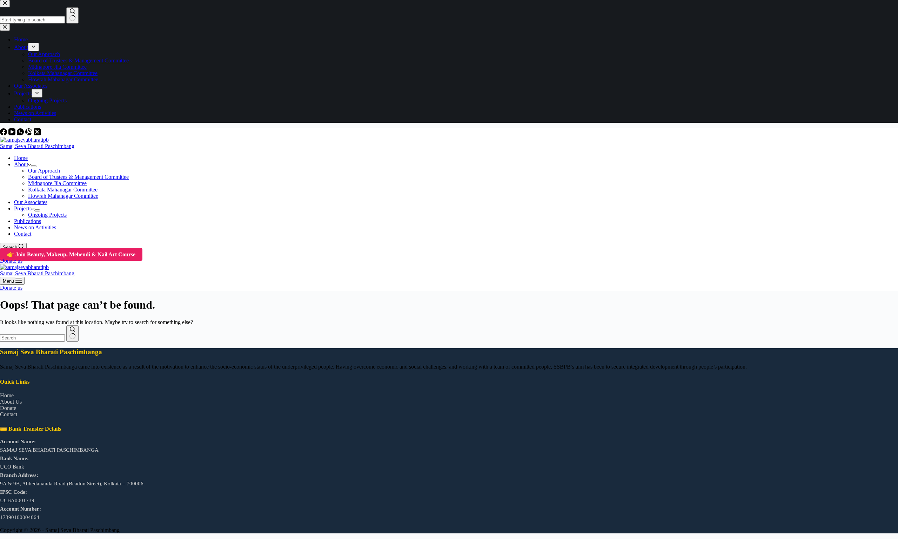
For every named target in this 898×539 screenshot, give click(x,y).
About (21, 164)
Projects (23, 208)
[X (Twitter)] (37, 133)
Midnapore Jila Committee (57, 183)
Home (21, 158)
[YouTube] (12, 133)
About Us (11, 402)
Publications (27, 221)
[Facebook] (4, 133)
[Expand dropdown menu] (33, 166)
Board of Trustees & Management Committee (78, 177)
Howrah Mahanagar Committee (63, 196)
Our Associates (30, 202)
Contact (22, 234)
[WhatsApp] (21, 133)
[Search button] (72, 333)
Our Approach (44, 171)
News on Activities (35, 227)
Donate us (11, 261)
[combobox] (32, 338)
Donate (8, 408)
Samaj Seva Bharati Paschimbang (37, 146)
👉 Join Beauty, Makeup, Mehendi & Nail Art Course (71, 254)
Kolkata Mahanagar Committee (63, 190)
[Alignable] (29, 133)
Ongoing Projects (47, 215)
